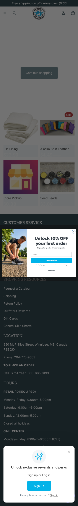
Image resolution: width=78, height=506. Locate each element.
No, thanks (51, 270)
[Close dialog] (73, 231)
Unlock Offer (51, 260)
